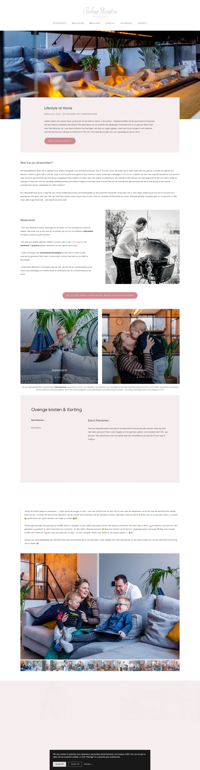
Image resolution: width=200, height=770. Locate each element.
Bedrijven (95, 23)
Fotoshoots (60, 23)
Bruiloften (78, 23)
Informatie (126, 23)
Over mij (110, 23)
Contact (142, 23)
